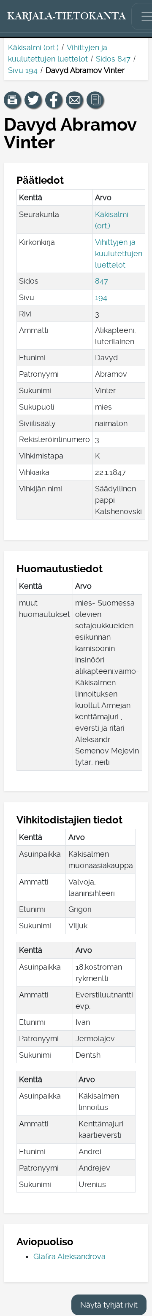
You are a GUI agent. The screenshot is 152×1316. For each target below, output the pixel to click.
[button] (12, 99)
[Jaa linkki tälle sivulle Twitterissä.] (32, 99)
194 (101, 297)
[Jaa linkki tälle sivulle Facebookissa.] (53, 99)
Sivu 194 (23, 70)
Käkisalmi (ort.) (33, 47)
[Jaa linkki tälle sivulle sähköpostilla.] (74, 99)
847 (101, 280)
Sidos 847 (113, 58)
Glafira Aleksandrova (69, 1256)
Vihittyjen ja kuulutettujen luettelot (118, 253)
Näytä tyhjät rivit (109, 1304)
